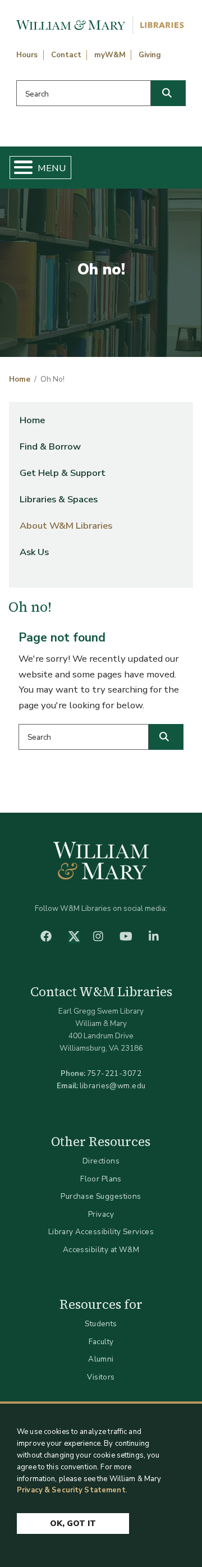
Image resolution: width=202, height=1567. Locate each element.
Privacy (101, 1214)
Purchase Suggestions (101, 1196)
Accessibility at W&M (101, 1249)
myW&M (110, 55)
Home (19, 379)
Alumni (101, 1359)
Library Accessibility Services (101, 1231)
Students (101, 1323)
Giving (150, 55)
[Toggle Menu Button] (19, 167)
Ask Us (34, 552)
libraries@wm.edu (113, 1085)
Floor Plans (101, 1179)
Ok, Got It (73, 1523)
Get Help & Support (62, 472)
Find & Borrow (50, 446)
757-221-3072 (114, 1073)
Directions (101, 1161)
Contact (66, 55)
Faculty (101, 1341)
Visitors (100, 1377)
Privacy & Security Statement (71, 1490)
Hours (27, 55)
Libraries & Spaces (59, 499)
